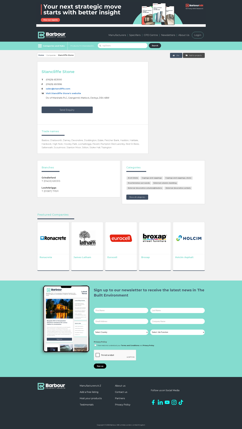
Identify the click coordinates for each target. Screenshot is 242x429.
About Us (183, 35)
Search (155, 45)
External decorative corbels (178, 188)
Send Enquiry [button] (67, 109)
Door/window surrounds (139, 183)
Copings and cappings (152, 178)
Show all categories (137, 197)
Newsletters (168, 35)
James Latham (82, 257)
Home (41, 55)
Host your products (91, 398)
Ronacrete (46, 257)
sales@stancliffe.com (58, 88)
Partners (120, 398)
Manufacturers (117, 35)
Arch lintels (133, 178)
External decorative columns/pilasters (145, 188)
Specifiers (134, 35)
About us (120, 385)
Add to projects (195, 55)
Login (197, 35)
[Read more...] (53, 238)
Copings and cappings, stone (178, 178)
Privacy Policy (100, 342)
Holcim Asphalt (184, 257)
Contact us (121, 392)
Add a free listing (89, 392)
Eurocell (112, 257)
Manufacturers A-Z (90, 385)
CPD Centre (151, 35)
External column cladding (165, 183)
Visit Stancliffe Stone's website (63, 93)
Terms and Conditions (130, 345)
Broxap (145, 257)
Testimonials (86, 404)
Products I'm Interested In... (82, 46)
